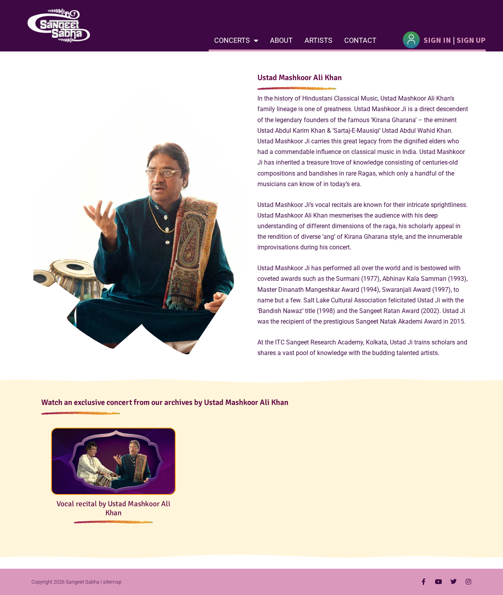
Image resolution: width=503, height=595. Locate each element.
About (281, 40)
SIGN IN (437, 40)
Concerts (232, 40)
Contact (360, 40)
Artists (318, 40)
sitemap (112, 582)
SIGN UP (471, 40)
